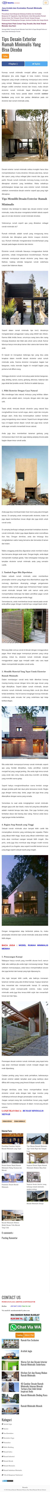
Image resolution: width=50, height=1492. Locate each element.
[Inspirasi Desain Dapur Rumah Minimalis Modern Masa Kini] (37, 1158)
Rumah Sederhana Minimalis (13, 1470)
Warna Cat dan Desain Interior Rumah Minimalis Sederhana (34, 1363)
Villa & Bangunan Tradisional (13, 1475)
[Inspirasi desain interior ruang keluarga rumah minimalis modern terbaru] (34, 1177)
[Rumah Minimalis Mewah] (10, 1409)
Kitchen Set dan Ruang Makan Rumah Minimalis (34, 1374)
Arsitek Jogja (26, 1351)
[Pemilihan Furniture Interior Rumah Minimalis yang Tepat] (12, 1139)
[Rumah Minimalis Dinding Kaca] (10, 1398)
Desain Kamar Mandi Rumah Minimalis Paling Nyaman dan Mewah (12, 1167)
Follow (5, 56)
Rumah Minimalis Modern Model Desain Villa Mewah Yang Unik (11, 1225)
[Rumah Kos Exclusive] (10, 1343)
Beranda (25, 1487)
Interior (6, 1429)
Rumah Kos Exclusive (30, 1340)
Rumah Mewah (7, 1121)
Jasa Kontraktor (8, 1433)
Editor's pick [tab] (29, 1335)
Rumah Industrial (9, 1456)
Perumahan (7, 1442)
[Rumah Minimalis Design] (37, 1196)
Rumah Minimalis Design (35, 1203)
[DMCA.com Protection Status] (7, 1481)
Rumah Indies (8, 1452)
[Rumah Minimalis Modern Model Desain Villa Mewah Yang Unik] (12, 1215)
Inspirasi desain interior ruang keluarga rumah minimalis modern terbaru (36, 1186)
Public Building (9, 1447)
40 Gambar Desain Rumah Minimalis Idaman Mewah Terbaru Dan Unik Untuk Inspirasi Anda (32, 1387)
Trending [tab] (19, 1335)
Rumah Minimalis (19, 1121)
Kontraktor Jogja (9, 1438)
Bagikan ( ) (14, 63)
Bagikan (37, 63)
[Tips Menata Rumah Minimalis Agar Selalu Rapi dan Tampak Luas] (37, 1139)
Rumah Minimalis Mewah (31, 1406)
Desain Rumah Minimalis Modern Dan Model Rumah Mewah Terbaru (27, 1490)
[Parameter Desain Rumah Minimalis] (12, 1177)
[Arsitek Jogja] (10, 1354)
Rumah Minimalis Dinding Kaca (34, 1395)
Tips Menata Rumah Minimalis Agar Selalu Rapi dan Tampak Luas (37, 1148)
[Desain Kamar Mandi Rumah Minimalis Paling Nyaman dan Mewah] (12, 1158)
